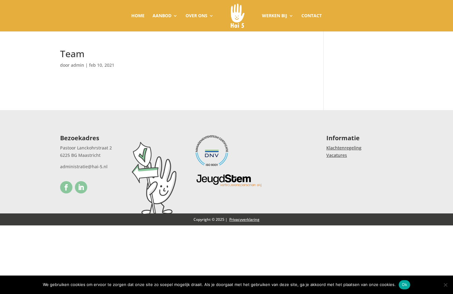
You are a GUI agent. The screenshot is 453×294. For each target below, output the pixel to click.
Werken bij (274, 16)
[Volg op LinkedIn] (81, 187)
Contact (311, 16)
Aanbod (162, 16)
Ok (404, 284)
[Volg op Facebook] (66, 187)
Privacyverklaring (244, 219)
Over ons (196, 16)
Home (138, 16)
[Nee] (445, 285)
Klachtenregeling (343, 148)
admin (77, 65)
